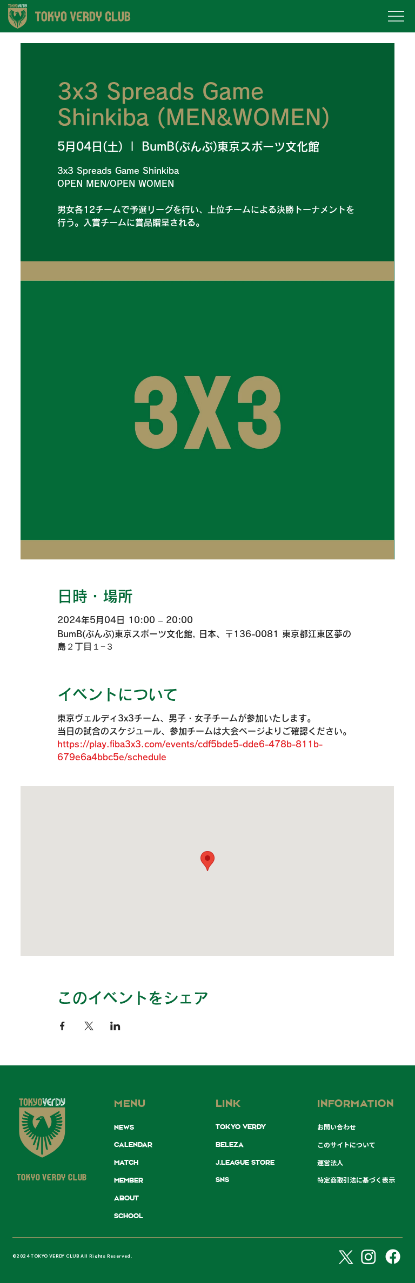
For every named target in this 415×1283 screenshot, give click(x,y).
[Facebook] (393, 1256)
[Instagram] (368, 1256)
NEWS (124, 1127)
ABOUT (126, 1198)
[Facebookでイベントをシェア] (62, 1026)
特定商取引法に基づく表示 (356, 1180)
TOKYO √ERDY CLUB (52, 1178)
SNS (222, 1180)
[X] (344, 1256)
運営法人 (330, 1162)
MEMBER (128, 1180)
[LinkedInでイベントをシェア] (115, 1026)
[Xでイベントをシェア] (89, 1026)
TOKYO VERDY (241, 1127)
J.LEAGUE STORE (245, 1162)
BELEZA (230, 1145)
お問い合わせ (336, 1127)
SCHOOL (128, 1216)
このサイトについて (346, 1145)
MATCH (126, 1162)
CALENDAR (133, 1145)
